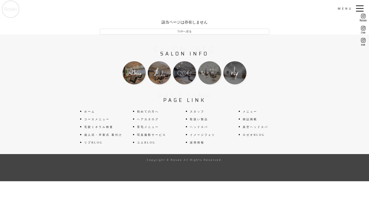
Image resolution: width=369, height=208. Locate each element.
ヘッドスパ (199, 127)
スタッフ (197, 111)
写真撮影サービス (151, 134)
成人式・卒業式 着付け (103, 134)
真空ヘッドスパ (255, 127)
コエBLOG (146, 142)
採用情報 (197, 142)
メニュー (250, 111)
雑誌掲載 (250, 119)
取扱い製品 (199, 119)
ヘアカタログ (148, 119)
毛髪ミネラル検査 (98, 127)
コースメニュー (97, 119)
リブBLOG (93, 142)
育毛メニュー (148, 127)
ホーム (89, 111)
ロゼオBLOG (254, 134)
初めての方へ (148, 111)
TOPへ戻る (184, 31)
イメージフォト (202, 134)
